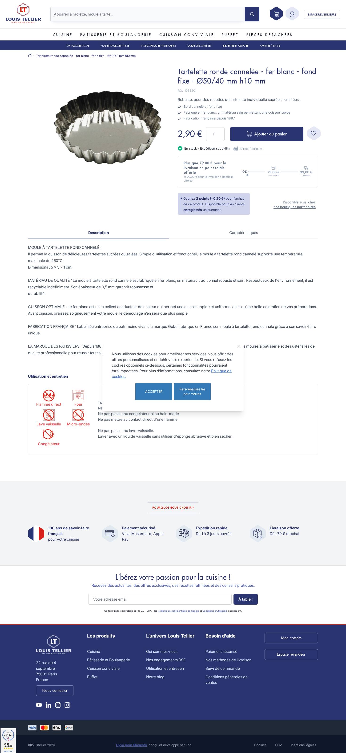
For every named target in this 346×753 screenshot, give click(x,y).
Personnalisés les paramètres (192, 391)
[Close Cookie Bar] (239, 346)
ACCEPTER (153, 391)
